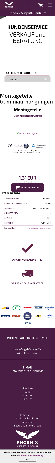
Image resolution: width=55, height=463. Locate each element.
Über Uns (27, 388)
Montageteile (27, 109)
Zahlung (27, 398)
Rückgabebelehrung (27, 418)
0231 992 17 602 (27, 46)
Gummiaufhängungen (27, 115)
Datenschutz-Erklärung (31, 455)
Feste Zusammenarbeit (27, 425)
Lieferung (27, 395)
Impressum (27, 422)
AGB (27, 391)
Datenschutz (27, 414)
